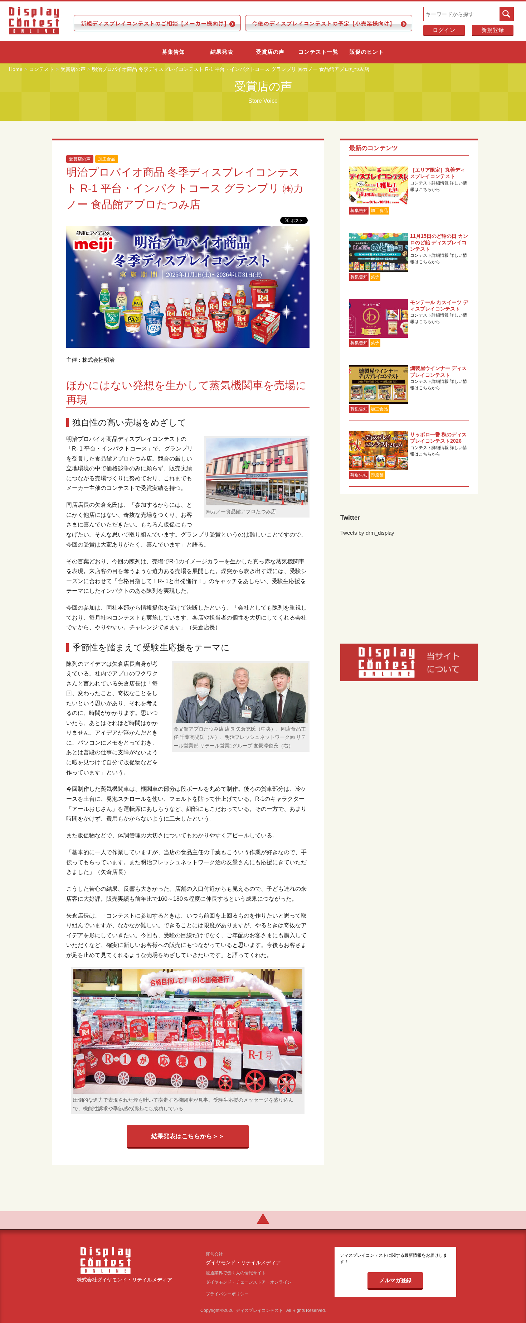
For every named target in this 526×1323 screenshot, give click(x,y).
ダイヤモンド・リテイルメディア (243, 1262)
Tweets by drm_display (367, 533)
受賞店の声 (270, 52)
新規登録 (492, 30)
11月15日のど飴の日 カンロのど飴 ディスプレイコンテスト (439, 242)
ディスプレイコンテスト (259, 1310)
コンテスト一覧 (318, 52)
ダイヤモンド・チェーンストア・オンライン (249, 1282)
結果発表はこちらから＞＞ (187, 1136)
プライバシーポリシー (227, 1293)
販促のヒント (367, 52)
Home (16, 69)
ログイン (444, 30)
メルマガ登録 (395, 1280)
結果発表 (221, 52)
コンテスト (41, 69)
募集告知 (173, 52)
